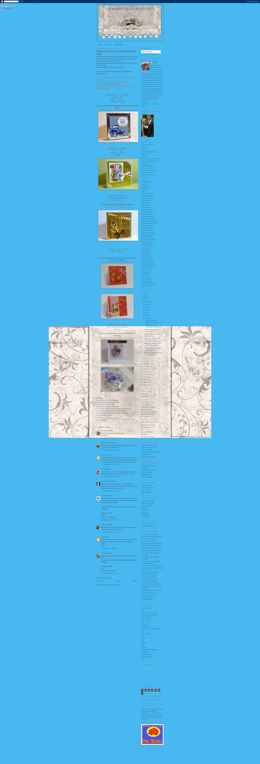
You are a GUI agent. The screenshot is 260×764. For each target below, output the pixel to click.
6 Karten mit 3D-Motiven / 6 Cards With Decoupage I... (152, 340)
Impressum (108, 44)
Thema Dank (144, 205)
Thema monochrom (146, 242)
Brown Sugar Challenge (147, 488)
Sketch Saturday (145, 515)
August (147, 305)
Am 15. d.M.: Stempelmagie (149, 581)
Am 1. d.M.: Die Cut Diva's (148, 539)
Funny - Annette (145, 633)
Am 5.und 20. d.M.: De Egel (149, 595)
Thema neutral (145, 249)
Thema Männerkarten (147, 239)
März (146, 315)
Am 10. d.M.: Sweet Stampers (149, 574)
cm (102, 537)
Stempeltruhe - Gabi (146, 656)
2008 (144, 385)
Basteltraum (99, 402)
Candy (143, 156)
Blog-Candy (144, 154)
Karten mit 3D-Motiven (109, 419)
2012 (144, 374)
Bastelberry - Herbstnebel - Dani (150, 615)
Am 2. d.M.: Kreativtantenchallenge (151, 584)
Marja (142, 645)
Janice (103, 469)
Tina (142, 659)
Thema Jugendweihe (146, 235)
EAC (142, 429)
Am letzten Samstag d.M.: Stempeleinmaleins (148, 598)
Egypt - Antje (145, 622)
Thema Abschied (145, 200)
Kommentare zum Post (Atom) (111, 585)
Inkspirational (145, 510)
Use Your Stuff (145, 416)
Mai (146, 312)
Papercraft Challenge (147, 432)
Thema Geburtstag (124, 419)
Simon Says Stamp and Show (149, 412)
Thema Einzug (145, 209)
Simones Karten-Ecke (130, 9)
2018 (144, 358)
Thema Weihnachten (146, 283)
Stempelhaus (144, 394)
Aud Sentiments (145, 467)
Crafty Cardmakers (146, 405)
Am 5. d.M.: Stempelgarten (148, 593)
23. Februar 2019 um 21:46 (111, 450)
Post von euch (145, 193)
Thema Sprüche (145, 272)
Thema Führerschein (146, 212)
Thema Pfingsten (145, 253)
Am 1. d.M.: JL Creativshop (148, 541)
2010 (144, 380)
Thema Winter (145, 286)
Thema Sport (144, 270)
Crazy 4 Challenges (146, 505)
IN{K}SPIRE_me (146, 474)
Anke (142, 610)
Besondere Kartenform (147, 152)
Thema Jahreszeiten (146, 233)
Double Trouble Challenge (148, 407)
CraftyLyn (104, 524)
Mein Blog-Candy (146, 182)
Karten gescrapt (145, 168)
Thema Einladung (146, 207)
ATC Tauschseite (145, 145)
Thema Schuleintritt (146, 263)
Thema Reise (144, 258)
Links (142, 179)
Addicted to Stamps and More (149, 445)
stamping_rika (145, 652)
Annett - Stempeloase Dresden (149, 612)
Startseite (100, 44)
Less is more (144, 512)
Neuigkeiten (144, 189)
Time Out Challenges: (102, 415)
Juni (146, 310)
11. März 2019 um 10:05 (110, 573)
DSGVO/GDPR (118, 44)
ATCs (142, 147)
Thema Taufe (144, 274)
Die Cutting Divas (146, 427)
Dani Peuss (144, 508)
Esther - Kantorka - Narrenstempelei (151, 629)
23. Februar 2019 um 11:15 (111, 438)
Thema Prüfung (145, 256)
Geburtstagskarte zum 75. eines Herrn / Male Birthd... (152, 344)
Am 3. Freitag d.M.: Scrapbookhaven (151, 590)
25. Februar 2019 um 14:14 (111, 491)
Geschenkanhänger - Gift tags (149, 159)
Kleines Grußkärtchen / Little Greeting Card (152, 335)
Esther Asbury (105, 442)
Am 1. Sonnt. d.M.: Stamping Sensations (152, 566)
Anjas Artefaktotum (146, 608)
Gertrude (103, 430)
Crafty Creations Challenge (148, 447)
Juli (146, 307)
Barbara (103, 455)
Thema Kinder (145, 237)
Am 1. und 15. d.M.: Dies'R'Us (149, 572)
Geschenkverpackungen (147, 161)
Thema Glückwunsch (147, 219)
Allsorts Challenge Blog (147, 501)
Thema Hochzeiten (146, 228)
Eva (142, 631)
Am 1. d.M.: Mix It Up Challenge (150, 548)
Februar (147, 318)
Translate (154, 54)
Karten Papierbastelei (147, 175)
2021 (144, 294)
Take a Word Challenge (147, 526)
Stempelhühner (145, 396)
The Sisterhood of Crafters (148, 457)
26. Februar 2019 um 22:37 (111, 520)
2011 (144, 377)
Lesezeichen (144, 177)
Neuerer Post (99, 581)
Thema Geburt (145, 214)
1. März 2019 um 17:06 (109, 532)
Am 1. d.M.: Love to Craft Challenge (151, 543)
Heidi (142, 636)
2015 (144, 366)
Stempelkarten (145, 196)
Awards (143, 149)
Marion (143, 643)
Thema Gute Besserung (147, 223)
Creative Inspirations (102, 404)
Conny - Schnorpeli (146, 619)
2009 (144, 382)
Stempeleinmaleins (146, 654)
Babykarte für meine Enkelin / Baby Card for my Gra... (152, 330)
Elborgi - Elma (145, 624)
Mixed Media (145, 186)
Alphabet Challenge (102, 400)
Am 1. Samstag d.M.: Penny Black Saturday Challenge (150, 562)
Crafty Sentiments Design (148, 425)
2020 (144, 297)
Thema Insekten (145, 230)
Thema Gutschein (146, 226)
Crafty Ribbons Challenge (148, 470)
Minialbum (144, 184)
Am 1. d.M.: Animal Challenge (149, 534)
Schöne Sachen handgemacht (149, 649)
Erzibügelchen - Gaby (147, 626)
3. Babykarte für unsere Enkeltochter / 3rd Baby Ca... (153, 321)
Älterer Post (135, 581)
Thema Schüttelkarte (147, 265)
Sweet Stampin (145, 517)
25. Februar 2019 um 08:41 (111, 476)
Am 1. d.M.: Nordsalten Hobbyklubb (151, 550)
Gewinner (143, 163)
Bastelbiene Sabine (146, 617)
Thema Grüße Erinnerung (148, 221)
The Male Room (145, 454)
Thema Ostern (145, 251)
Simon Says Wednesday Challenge (105, 413)
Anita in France (105, 481)
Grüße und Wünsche (146, 165)
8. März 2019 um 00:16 (109, 548)
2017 (144, 361)
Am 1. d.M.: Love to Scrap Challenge (151, 546)
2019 (144, 300)
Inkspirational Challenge (103, 406)
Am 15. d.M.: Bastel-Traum (148, 577)
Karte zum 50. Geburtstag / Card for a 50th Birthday (153, 354)
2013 (144, 372)
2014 (144, 369)
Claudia (103, 495)
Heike (142, 638)
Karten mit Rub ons (146, 172)
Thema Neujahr (145, 246)
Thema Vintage (145, 281)
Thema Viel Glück (146, 279)
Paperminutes (145, 434)
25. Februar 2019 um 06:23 (111, 464)
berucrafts (103, 553)
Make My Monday (146, 409)
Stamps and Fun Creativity (148, 414)
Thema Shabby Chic (146, 267)
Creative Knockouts (146, 472)
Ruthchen (144, 647)
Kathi (142, 640)
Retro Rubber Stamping (147, 436)
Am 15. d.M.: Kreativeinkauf (149, 579)
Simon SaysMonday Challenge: (105, 411)
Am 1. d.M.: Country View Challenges (151, 536)
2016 (144, 364)
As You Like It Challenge (148, 465)
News (142, 191)
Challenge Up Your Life (147, 503)
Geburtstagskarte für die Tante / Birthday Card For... (153, 349)
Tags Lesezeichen (146, 198)
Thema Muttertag (146, 244)
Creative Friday (145, 490)
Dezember (148, 302)
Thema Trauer (145, 276)
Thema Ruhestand (146, 260)
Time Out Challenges (147, 477)
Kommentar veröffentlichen (104, 578)
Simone (155, 62)
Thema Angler (145, 202)
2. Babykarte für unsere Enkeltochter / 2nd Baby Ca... (153, 326)
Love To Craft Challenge (103, 409)
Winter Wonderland (146, 492)
